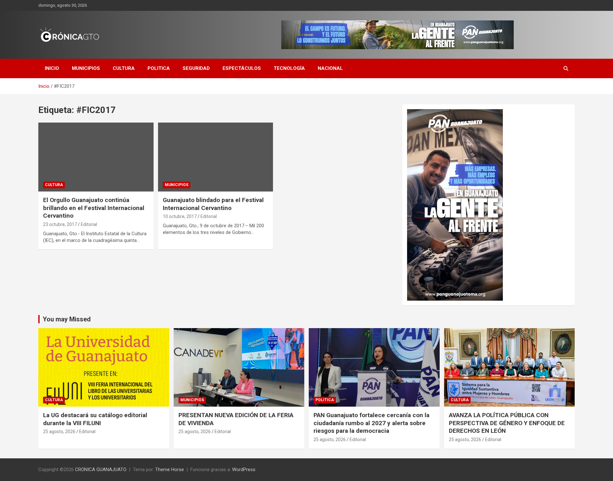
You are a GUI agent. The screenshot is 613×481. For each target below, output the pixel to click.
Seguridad (196, 68)
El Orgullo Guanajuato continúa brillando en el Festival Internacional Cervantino (93, 207)
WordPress (243, 469)
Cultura (124, 68)
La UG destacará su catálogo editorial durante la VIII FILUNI (95, 419)
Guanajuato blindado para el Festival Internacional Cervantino (213, 204)
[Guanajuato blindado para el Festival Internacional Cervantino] (216, 157)
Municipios (86, 68)
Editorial (89, 224)
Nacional (330, 68)
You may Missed (67, 319)
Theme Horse (169, 469)
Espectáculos (242, 68)
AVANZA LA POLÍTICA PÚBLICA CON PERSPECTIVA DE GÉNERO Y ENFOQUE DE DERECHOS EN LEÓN (507, 422)
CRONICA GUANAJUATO (100, 469)
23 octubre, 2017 (60, 224)
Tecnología (289, 68)
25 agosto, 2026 (59, 431)
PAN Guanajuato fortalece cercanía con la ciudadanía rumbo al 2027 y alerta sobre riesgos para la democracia (371, 422)
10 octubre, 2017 (180, 216)
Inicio (52, 68)
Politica (159, 68)
